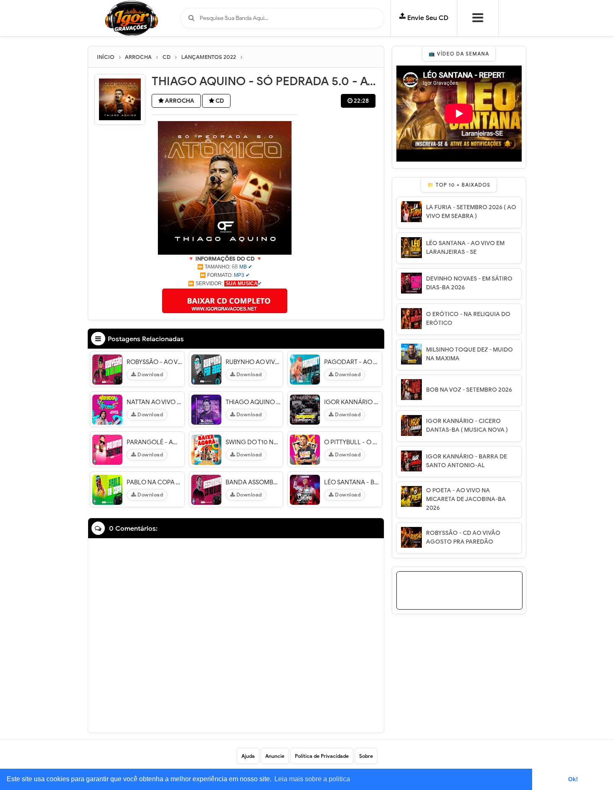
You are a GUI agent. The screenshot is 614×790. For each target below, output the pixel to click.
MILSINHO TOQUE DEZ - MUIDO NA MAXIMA (469, 354)
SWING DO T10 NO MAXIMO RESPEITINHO (253, 442)
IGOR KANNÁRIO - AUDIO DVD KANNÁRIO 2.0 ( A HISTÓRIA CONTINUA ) (352, 402)
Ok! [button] (573, 779)
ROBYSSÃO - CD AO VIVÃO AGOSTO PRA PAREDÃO (463, 537)
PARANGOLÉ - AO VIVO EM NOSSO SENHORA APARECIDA (154, 442)
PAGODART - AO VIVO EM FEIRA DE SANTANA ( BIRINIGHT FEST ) (352, 362)
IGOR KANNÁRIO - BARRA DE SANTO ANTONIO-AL (466, 461)
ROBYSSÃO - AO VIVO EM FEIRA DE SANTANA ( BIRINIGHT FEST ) (154, 362)
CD (219, 100)
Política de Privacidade (322, 756)
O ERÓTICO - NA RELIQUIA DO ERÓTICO (468, 319)
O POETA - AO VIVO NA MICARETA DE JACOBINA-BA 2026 (466, 499)
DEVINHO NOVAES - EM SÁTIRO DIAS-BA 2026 (469, 283)
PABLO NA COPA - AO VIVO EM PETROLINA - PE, (154, 482)
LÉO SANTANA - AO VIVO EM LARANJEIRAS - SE (465, 248)
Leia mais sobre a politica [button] (312, 778)
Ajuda (248, 756)
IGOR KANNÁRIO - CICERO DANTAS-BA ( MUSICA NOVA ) (467, 425)
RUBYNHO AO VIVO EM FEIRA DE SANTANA (253, 362)
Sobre (366, 756)
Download (149, 374)
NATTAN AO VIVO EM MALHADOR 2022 (154, 402)
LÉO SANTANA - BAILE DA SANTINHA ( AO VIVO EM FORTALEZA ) (352, 482)
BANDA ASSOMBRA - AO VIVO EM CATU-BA (253, 482)
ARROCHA (179, 100)
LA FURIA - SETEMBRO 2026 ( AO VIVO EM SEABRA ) (471, 212)
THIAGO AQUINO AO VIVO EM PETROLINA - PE (253, 402)
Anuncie (274, 756)
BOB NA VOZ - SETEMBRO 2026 (469, 389)
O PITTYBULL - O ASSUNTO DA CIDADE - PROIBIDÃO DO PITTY (352, 442)
